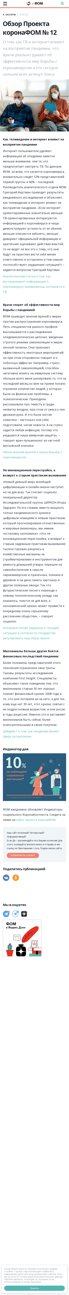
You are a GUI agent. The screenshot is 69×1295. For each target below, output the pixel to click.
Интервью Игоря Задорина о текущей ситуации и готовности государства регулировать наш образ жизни (31, 633)
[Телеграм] (6, 914)
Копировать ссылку (23, 855)
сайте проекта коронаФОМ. (36, 820)
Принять (34, 1288)
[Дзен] (24, 914)
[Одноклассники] (16, 877)
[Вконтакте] (6, 877)
